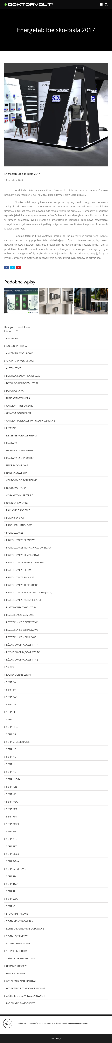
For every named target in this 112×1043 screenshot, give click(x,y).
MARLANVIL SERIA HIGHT (19, 450)
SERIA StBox (12, 861)
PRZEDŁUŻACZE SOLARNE (20, 577)
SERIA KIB (11, 794)
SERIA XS (10, 906)
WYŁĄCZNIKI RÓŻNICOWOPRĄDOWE (25, 988)
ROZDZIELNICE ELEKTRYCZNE (22, 622)
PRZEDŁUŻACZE (14, 532)
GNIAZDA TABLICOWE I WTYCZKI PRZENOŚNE (30, 420)
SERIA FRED (12, 727)
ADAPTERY (12, 331)
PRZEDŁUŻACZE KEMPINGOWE (22, 555)
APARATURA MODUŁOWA (20, 360)
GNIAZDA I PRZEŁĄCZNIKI (19, 405)
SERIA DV (11, 704)
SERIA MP (11, 831)
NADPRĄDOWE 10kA (17, 465)
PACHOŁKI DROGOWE (18, 510)
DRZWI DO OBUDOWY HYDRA (22, 383)
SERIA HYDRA (13, 779)
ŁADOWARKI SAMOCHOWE (20, 1003)
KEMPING (11, 428)
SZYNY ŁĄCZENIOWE (17, 936)
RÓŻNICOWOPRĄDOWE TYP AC (23, 652)
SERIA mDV (12, 801)
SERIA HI (10, 764)
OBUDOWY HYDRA (16, 488)
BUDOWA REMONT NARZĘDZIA (23, 375)
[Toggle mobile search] (106, 4)
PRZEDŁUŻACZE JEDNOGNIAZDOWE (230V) (29, 547)
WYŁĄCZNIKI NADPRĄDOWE (21, 981)
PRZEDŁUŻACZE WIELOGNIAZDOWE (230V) (29, 592)
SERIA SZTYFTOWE (16, 869)
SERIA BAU (12, 682)
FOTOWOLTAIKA (14, 390)
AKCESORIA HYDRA (16, 346)
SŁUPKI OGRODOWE (17, 951)
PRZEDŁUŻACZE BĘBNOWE (20, 540)
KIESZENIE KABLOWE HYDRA (21, 435)
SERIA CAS (11, 697)
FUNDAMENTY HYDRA (18, 398)
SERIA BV (11, 689)
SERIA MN (11, 816)
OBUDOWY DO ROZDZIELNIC (21, 480)
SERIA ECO (11, 712)
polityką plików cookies (78, 1023)
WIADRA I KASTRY (15, 973)
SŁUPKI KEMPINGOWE (18, 943)
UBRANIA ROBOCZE (16, 966)
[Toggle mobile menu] (101, 4)
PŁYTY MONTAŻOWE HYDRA (21, 607)
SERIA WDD (12, 898)
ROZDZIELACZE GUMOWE (20, 614)
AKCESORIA (12, 338)
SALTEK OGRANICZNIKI (18, 674)
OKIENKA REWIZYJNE (17, 502)
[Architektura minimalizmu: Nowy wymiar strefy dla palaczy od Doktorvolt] (91, 301)
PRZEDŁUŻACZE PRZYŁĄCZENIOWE (25, 562)
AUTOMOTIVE (13, 368)
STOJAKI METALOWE (17, 913)
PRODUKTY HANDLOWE (19, 525)
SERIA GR (11, 734)
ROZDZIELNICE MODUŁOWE (21, 637)
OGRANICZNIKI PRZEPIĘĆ (19, 495)
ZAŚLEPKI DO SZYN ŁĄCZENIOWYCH (25, 996)
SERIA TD (11, 876)
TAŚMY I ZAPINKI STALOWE (20, 958)
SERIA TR (11, 891)
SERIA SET (11, 846)
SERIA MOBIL (13, 824)
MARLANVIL (12, 443)
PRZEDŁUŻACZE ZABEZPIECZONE (24, 600)
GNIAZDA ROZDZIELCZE (19, 413)
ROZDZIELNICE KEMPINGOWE (22, 629)
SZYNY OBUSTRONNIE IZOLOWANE (25, 928)
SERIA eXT (11, 719)
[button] (56, 1038)
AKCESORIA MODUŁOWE (19, 353)
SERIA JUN (11, 786)
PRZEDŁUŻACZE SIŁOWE (19, 570)
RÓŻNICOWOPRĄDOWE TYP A (22, 644)
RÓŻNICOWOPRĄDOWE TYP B (22, 659)
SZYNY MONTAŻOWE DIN (19, 921)
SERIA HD (11, 749)
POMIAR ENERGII (15, 517)
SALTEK (10, 667)
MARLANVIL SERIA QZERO (20, 458)
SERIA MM (11, 809)
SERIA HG (11, 756)
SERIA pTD (11, 839)
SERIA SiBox (12, 853)
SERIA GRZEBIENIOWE (18, 741)
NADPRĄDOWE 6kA (16, 472)
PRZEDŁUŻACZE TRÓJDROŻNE (22, 585)
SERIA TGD (12, 883)
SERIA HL (11, 771)
